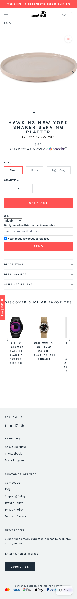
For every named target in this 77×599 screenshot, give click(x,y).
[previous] (4, 72)
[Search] (64, 14)
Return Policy (14, 503)
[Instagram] (16, 425)
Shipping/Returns (18, 284)
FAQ (7, 489)
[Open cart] (71, 14)
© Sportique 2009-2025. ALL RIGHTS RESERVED (38, 586)
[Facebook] (5, 425)
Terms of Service (15, 516)
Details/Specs (15, 274)
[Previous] (26, 112)
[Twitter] (11, 425)
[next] (72, 72)
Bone (34, 170)
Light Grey (58, 170)
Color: (7, 216)
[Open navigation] (6, 14)
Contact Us (12, 482)
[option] (24, 339)
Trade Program (15, 460)
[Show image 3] (43, 112)
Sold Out (38, 203)
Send (38, 246)
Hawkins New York (41, 136)
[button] (38, 149)
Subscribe (20, 566)
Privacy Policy (14, 509)
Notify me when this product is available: (30, 225)
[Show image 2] (38, 112)
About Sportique (15, 447)
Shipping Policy (15, 496)
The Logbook (13, 453)
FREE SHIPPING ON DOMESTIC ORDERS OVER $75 (39, 4)
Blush (13, 170)
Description (13, 264)
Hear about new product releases (28, 238)
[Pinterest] (22, 425)
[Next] (50, 112)
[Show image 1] (34, 112)
